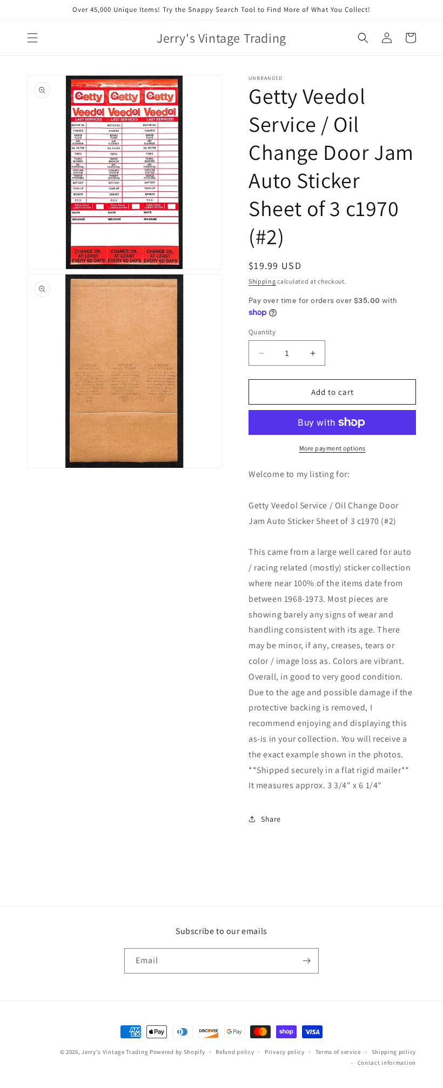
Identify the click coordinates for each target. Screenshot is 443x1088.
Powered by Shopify (177, 1052)
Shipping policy (394, 1052)
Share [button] (271, 819)
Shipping (262, 281)
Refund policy (235, 1052)
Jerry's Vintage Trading (115, 1052)
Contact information (387, 1062)
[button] (32, 38)
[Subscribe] (306, 960)
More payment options (332, 448)
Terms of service (338, 1052)
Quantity (262, 332)
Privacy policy (285, 1052)
